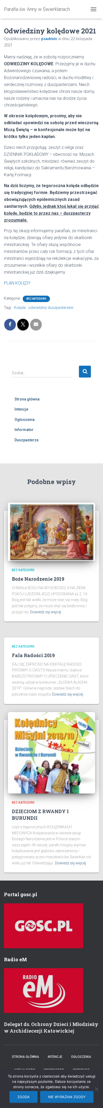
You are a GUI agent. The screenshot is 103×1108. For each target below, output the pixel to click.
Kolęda (20, 307)
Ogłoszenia (25, 419)
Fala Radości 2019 (33, 655)
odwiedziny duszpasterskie (50, 307)
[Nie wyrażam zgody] (96, 1089)
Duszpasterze (27, 440)
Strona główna (27, 399)
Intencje (21, 409)
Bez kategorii (36, 298)
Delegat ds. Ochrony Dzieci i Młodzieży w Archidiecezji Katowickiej (51, 1027)
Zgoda (23, 1097)
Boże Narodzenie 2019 (38, 579)
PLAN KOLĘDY (17, 283)
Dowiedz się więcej (45, 612)
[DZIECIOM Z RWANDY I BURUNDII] (51, 752)
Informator (24, 430)
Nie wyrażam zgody (67, 1097)
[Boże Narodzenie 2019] (51, 531)
